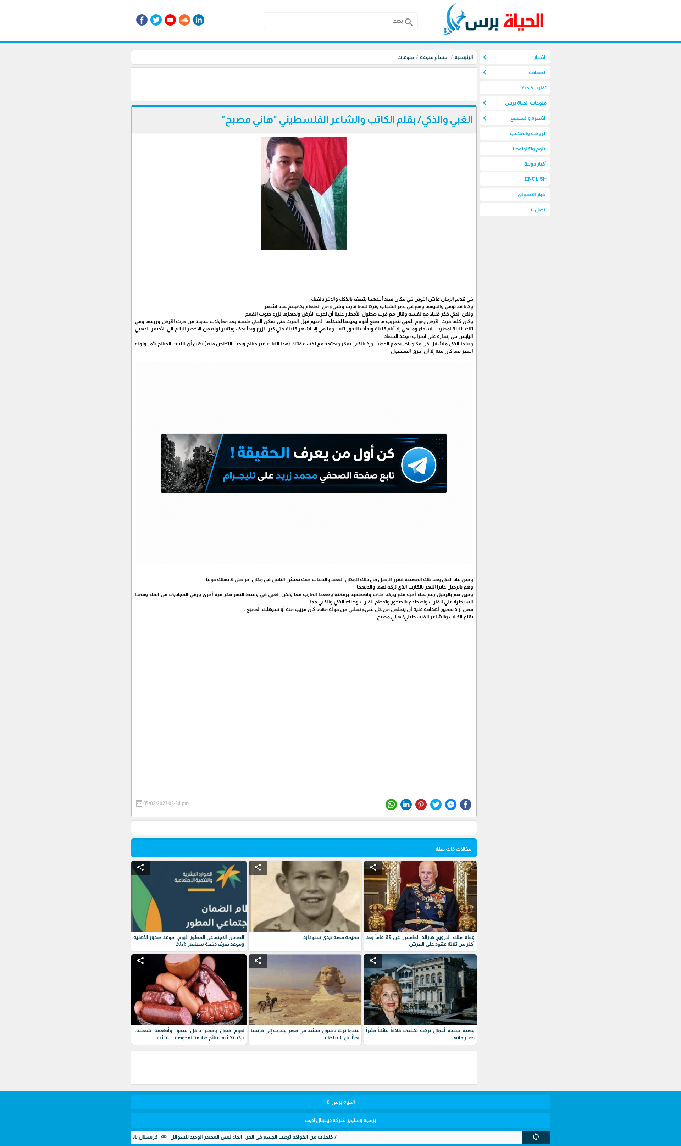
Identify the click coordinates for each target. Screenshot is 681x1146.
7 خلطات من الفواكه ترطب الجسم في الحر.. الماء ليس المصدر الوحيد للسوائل (293, 1137)
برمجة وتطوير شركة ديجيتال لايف (340, 1120)
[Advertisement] (347, 84)
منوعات (405, 57)
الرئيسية (464, 57)
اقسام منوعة (434, 57)
